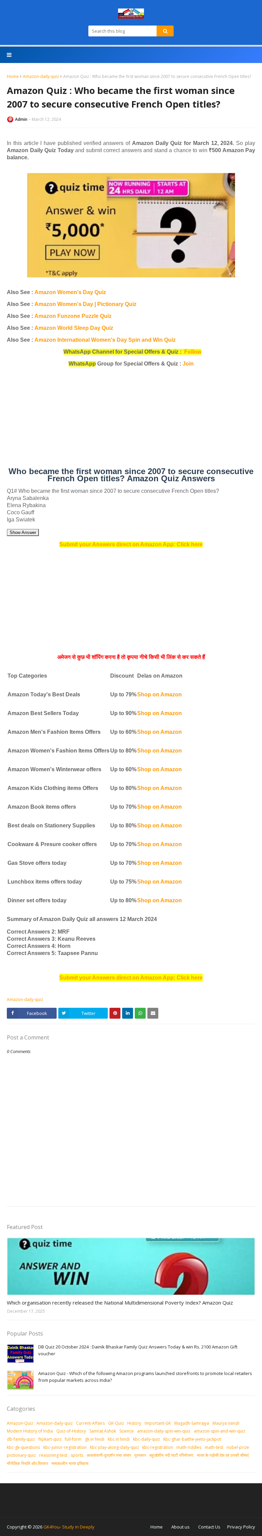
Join (188, 364)
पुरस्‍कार (140, 1455)
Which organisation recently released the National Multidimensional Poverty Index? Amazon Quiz (120, 1302)
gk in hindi (94, 1439)
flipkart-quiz (49, 1439)
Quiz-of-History (71, 1431)
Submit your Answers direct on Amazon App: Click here (131, 544)
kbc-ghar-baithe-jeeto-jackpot (192, 1439)
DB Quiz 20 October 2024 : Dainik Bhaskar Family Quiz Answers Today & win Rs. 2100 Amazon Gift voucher (137, 1350)
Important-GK (158, 1423)
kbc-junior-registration (65, 1447)
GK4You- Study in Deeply (68, 1527)
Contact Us (209, 1527)
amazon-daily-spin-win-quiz (163, 1431)
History (134, 1423)
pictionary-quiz (21, 1455)
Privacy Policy (241, 1527)
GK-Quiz (116, 1423)
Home (13, 76)
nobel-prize (238, 1447)
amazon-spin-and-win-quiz (219, 1431)
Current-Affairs (90, 1423)
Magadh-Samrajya (191, 1423)
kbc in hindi (119, 1439)
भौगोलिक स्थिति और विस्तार (27, 1463)
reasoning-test (53, 1455)
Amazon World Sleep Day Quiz (73, 328)
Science (126, 1431)
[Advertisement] (131, 420)
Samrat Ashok (102, 1431)
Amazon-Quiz (20, 1423)
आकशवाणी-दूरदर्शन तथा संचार (109, 1455)
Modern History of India (30, 1431)
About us (180, 1527)
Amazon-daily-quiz (41, 76)
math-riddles (188, 1447)
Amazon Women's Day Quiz (70, 292)
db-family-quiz (21, 1439)
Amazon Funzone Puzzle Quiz (73, 316)
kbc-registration (157, 1447)
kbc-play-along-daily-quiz (114, 1447)
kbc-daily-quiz (146, 1439)
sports (77, 1455)
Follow (192, 352)
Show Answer (23, 532)
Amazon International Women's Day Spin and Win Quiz (105, 340)
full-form (73, 1439)
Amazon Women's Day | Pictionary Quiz (85, 304)
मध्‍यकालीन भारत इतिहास (70, 1463)
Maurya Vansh (226, 1423)
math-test (214, 1447)
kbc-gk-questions (23, 1447)
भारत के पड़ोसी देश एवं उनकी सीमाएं (223, 1455)
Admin (21, 119)
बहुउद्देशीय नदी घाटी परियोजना (171, 1455)
